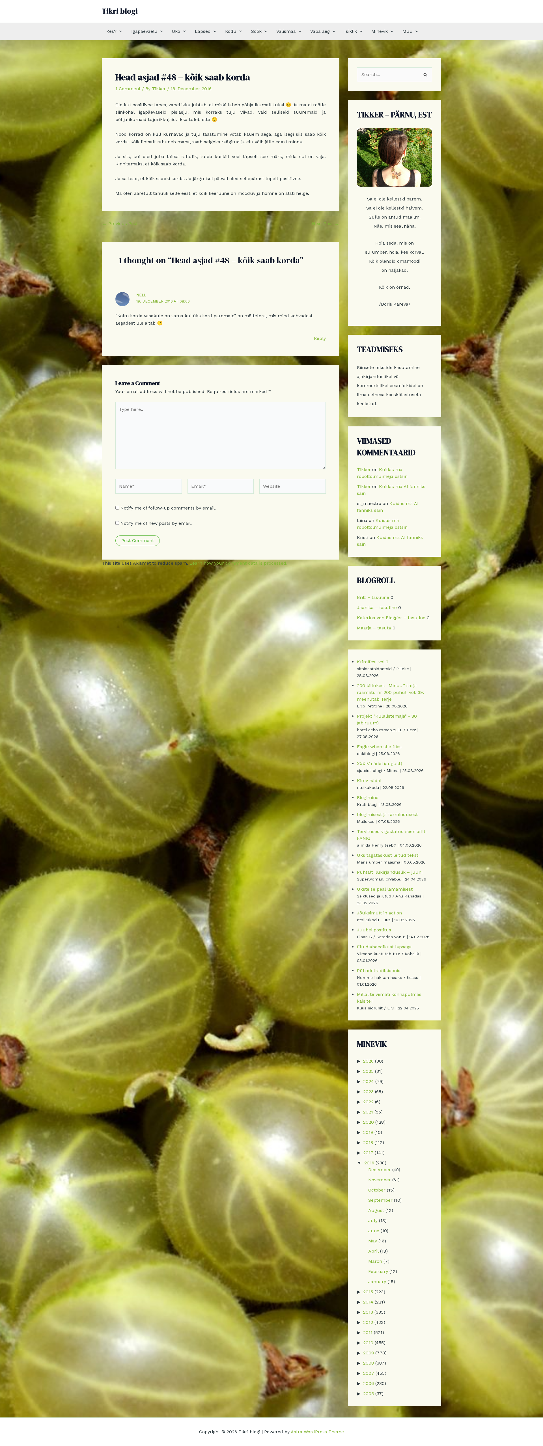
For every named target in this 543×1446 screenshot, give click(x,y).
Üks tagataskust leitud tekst (387, 855)
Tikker (364, 469)
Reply (320, 338)
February (378, 1271)
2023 (368, 1091)
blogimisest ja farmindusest (387, 814)
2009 (368, 1353)
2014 (368, 1302)
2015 (368, 1291)
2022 (368, 1101)
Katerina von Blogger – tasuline (391, 617)
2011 (367, 1332)
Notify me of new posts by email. (156, 523)
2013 (368, 1312)
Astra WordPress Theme (317, 1431)
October (376, 1190)
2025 (368, 1071)
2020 (368, 1122)
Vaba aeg (320, 31)
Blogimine (367, 797)
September (380, 1200)
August (376, 1210)
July (373, 1220)
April (373, 1251)
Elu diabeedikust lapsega (384, 946)
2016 (369, 1163)
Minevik (379, 31)
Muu (407, 31)
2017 (368, 1152)
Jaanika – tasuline (377, 607)
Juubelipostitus (374, 930)
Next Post (325, 223)
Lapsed (203, 31)
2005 (368, 1393)
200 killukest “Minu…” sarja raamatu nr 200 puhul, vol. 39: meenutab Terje (390, 692)
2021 (368, 1112)
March (375, 1261)
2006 (368, 1383)
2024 (368, 1081)
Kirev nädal (369, 780)
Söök (256, 31)
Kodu (230, 31)
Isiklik (350, 31)
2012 (368, 1322)
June (373, 1230)
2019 (368, 1132)
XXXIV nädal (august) (379, 763)
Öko (176, 31)
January (377, 1281)
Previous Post (120, 223)
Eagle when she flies (379, 746)
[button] (119, 31)
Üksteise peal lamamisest (385, 889)
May (372, 1241)
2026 (368, 1061)
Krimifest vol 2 (372, 661)
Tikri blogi (120, 11)
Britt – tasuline (373, 597)
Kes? (111, 31)
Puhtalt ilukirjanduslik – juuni (390, 872)
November (379, 1179)
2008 (368, 1363)
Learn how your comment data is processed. (238, 563)
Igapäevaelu (144, 31)
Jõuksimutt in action (379, 913)
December (379, 1169)
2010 (368, 1342)
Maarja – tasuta (374, 628)
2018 (368, 1142)
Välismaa (286, 31)
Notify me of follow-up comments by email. (168, 508)
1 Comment (128, 88)
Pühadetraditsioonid (379, 970)
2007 (368, 1373)
